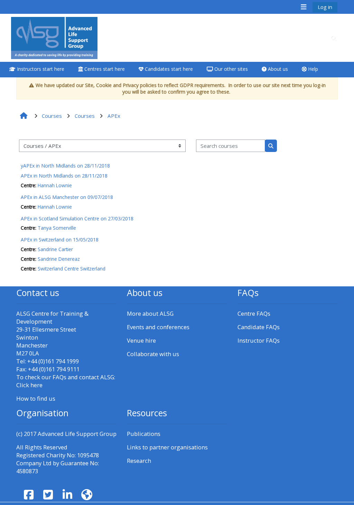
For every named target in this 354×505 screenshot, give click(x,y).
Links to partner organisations (167, 447)
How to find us (35, 398)
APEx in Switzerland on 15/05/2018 (60, 239)
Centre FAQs (253, 313)
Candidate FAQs (258, 327)
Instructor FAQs (258, 340)
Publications (143, 434)
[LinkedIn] (67, 494)
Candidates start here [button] (168, 69)
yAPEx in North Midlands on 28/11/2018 (65, 165)
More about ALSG (150, 313)
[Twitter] (48, 494)
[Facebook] (28, 494)
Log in (325, 6)
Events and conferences (158, 327)
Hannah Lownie (55, 185)
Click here (29, 385)
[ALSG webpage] (86, 494)
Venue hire (141, 340)
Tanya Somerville (57, 228)
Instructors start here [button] (40, 69)
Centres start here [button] (104, 69)
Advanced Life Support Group (77, 434)
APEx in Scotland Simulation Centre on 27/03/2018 (77, 218)
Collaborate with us (153, 354)
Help (312, 69)
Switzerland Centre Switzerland (71, 268)
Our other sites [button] (230, 69)
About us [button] (277, 69)
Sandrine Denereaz (59, 259)
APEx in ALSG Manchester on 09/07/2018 (67, 197)
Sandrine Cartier (55, 249)
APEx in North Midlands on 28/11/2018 (64, 175)
